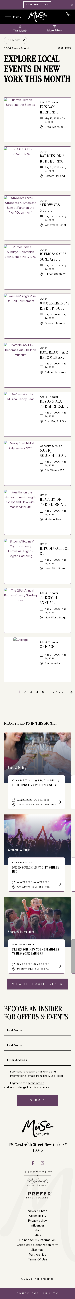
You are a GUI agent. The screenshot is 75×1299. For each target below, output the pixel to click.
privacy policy (40, 1087)
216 (55, 692)
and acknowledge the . (27, 1085)
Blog (38, 1230)
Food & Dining (17, 768)
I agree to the (27, 1083)
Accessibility (37, 1215)
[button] (37, 984)
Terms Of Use (37, 1259)
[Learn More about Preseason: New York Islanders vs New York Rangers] (60, 966)
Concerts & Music (19, 850)
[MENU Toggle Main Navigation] (7, 17)
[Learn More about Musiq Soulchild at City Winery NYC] (60, 884)
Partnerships (37, 1254)
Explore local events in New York (37, 70)
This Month (20, 30)
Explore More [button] (37, 4)
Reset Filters (63, 47)
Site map (37, 1249)
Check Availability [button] (38, 1295)
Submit (41, 1102)
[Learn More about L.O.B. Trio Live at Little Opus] (60, 802)
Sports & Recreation (21, 932)
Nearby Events (30, 724)
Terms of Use (36, 1083)
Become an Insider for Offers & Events (36, 1014)
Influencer (37, 1225)
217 (61, 692)
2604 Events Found (16, 48)
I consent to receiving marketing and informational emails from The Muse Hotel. (36, 1073)
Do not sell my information (37, 1240)
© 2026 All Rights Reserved (37, 1279)
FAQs (37, 1235)
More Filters (54, 30)
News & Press (37, 1211)
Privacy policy (37, 1220)
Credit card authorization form (37, 1245)
